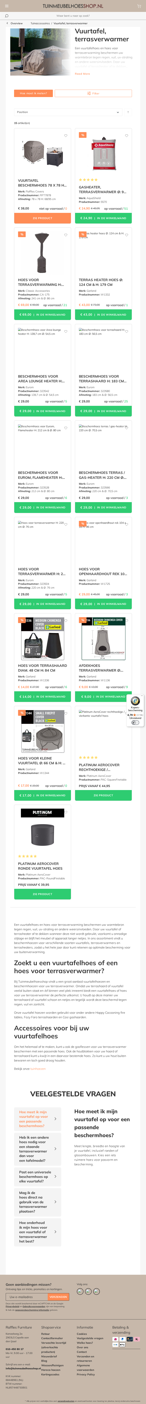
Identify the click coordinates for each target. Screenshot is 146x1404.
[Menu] (7, 6)
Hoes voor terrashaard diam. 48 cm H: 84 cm (42, 668)
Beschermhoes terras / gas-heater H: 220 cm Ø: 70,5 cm (102, 475)
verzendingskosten (66, 1401)
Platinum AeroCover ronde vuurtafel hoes (40, 866)
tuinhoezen (38, 1069)
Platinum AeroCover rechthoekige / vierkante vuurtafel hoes (99, 767)
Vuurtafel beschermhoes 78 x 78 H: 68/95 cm (41, 183)
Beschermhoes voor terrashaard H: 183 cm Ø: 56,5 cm (101, 378)
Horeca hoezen (50, 1370)
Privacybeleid (12, 1306)
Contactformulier (52, 1338)
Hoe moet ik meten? (33, 93)
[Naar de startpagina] (73, 6)
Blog (44, 1360)
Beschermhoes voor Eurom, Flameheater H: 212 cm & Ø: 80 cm (40, 475)
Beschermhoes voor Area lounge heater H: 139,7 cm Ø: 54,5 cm (40, 378)
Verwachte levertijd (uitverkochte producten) (53, 1347)
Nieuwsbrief (49, 1356)
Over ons (82, 1347)
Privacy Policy (86, 1374)
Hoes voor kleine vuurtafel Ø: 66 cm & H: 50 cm (42, 760)
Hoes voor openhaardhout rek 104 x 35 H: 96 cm (103, 571)
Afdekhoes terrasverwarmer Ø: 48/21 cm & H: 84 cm (100, 668)
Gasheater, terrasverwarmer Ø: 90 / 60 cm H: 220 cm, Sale (103, 189)
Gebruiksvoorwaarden (34, 1306)
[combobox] (73, 16)
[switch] (135, 722)
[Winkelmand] (139, 6)
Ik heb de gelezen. (32, 1310)
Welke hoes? (85, 1342)
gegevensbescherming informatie (32, 1310)
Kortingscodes (50, 1374)
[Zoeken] (7, 16)
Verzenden (58, 1297)
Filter (95, 93)
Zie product (42, 218)
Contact (82, 1352)
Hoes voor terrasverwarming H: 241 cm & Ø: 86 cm (39, 282)
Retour (45, 1334)
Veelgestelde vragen (90, 1338)
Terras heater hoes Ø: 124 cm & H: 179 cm (101, 282)
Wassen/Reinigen (52, 1365)
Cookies (82, 1334)
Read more (82, 73)
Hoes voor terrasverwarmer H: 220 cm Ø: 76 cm (42, 571)
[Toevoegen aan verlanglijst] (63, 134)
